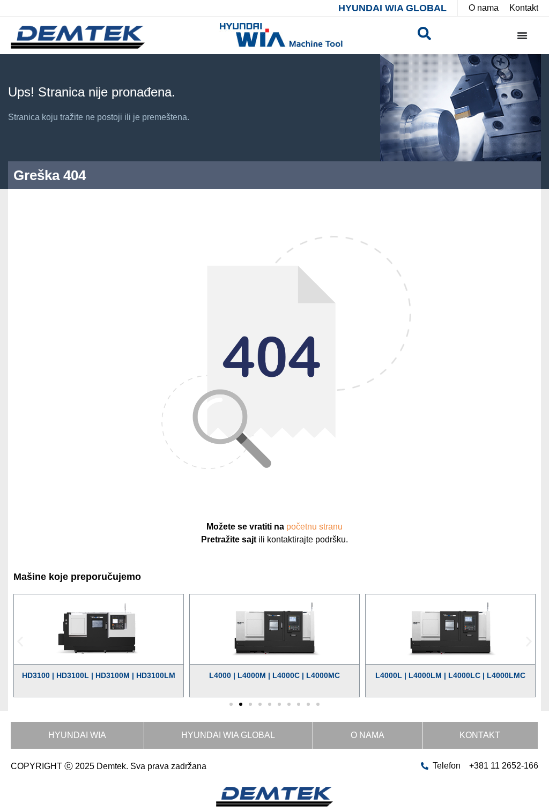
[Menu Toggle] (522, 35)
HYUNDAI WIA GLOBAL (392, 8)
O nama (367, 735)
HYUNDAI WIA (77, 735)
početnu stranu (314, 526)
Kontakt (479, 735)
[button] (20, 642)
